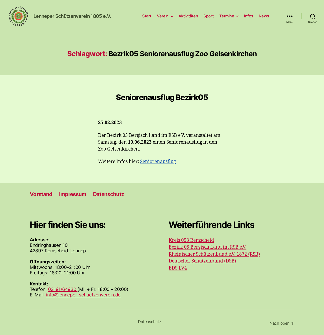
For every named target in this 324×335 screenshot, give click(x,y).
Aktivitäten (188, 16)
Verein (163, 16)
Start (146, 16)
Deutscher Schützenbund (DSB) (202, 261)
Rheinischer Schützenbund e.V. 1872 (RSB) (214, 254)
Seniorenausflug (158, 162)
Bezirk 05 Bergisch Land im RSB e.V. (207, 247)
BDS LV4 (178, 268)
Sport (208, 16)
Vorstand (41, 194)
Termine (226, 16)
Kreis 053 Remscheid (191, 240)
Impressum (72, 194)
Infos (248, 16)
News (264, 16)
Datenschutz (108, 194)
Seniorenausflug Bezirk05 (162, 97)
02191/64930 (63, 289)
